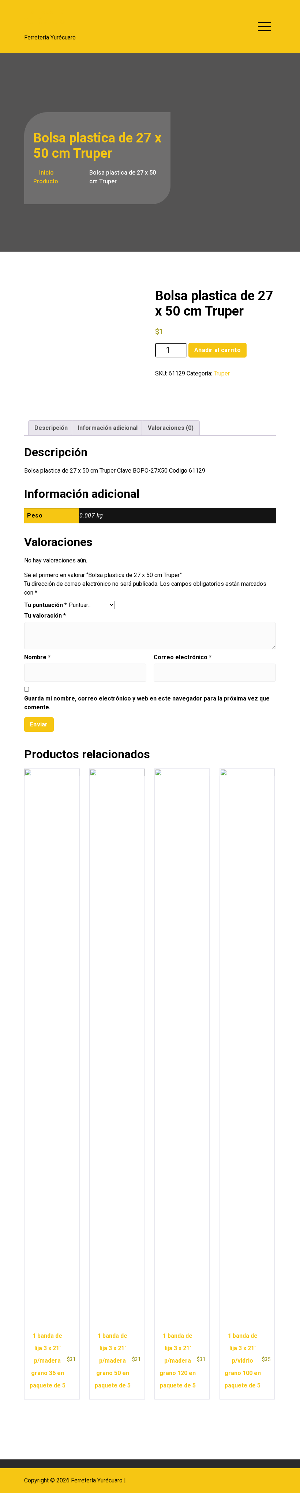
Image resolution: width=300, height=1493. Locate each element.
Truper (222, 373)
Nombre (37, 657)
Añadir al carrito (217, 350)
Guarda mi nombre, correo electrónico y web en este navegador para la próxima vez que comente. (147, 703)
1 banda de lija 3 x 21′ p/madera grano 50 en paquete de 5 (113, 1360)
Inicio (46, 172)
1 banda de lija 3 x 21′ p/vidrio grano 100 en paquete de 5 (243, 1360)
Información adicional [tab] (108, 427)
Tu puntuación (45, 605)
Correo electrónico (182, 657)
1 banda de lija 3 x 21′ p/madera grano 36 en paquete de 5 (47, 1360)
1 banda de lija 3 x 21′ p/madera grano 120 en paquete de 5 (178, 1360)
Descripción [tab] (51, 427)
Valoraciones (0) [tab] (171, 427)
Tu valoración (45, 615)
